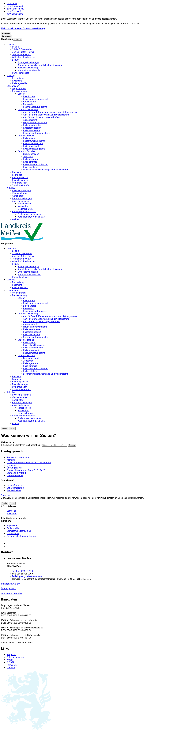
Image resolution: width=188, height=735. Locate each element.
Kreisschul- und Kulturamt (35, 164)
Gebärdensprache (15, 488)
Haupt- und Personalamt (35, 122)
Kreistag (11, 75)
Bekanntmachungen (22, 198)
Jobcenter (28, 156)
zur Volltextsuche (15, 14)
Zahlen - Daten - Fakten (23, 52)
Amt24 (10, 659)
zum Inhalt (12, 3)
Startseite (11, 511)
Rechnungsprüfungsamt (35, 107)
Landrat (21, 94)
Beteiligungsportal (15, 657)
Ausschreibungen (20, 201)
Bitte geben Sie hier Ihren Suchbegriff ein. (21, 445)
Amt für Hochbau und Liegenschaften (41, 117)
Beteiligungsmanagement (35, 99)
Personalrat (28, 104)
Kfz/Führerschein (15, 475)
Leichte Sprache (14, 485)
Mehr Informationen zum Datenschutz (19, 500)
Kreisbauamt (29, 138)
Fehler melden (13, 528)
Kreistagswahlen (20, 83)
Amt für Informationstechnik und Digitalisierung (46, 114)
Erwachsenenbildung (28, 67)
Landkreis (11, 44)
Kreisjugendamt (30, 159)
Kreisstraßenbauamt (33, 143)
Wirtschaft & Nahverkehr (24, 57)
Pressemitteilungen (21, 190)
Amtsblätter (17, 196)
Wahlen (15, 219)
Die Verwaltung (19, 91)
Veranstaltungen (20, 193)
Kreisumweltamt (31, 146)
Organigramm (19, 88)
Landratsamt (13, 86)
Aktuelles (11, 188)
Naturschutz (23, 206)
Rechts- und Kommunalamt (36, 133)
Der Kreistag (18, 78)
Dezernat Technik (26, 135)
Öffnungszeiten (19, 182)
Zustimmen (6, 36)
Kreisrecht (17, 80)
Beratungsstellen (20, 177)
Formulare (17, 175)
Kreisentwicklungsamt (34, 141)
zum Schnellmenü (15, 8)
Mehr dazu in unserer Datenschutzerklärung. (23, 28)
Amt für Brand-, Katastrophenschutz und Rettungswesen (50, 112)
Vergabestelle (24, 203)
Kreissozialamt (30, 167)
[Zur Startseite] (22, 241)
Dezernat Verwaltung (28, 109)
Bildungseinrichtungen (28, 62)
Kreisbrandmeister (32, 125)
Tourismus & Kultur (21, 54)
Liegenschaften (25, 209)
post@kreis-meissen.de (27, 576)
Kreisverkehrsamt (31, 130)
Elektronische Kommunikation (21, 536)
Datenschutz (13, 533)
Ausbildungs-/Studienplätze (31, 216)
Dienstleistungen (20, 180)
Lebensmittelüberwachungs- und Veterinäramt (45, 169)
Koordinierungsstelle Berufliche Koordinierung (40, 65)
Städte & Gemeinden (22, 49)
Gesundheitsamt (31, 154)
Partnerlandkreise (20, 73)
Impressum (12, 525)
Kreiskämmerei (30, 162)
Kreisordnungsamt (32, 128)
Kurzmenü (12, 513)
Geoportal (11, 654)
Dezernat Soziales (26, 151)
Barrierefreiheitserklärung (19, 531)
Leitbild (15, 46)
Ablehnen (6, 33)
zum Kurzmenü (14, 11)
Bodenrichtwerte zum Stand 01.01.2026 (26, 470)
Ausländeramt (30, 120)
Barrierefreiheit (14, 490)
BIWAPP (11, 662)
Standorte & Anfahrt (21, 185)
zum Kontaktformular (11, 593)
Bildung (16, 60)
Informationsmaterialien (29, 70)
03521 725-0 (22, 571)
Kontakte (16, 172)
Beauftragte (29, 96)
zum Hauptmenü (15, 6)
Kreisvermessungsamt (34, 148)
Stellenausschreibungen (29, 214)
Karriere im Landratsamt (24, 211)
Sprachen (5, 495)
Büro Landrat (29, 101)
